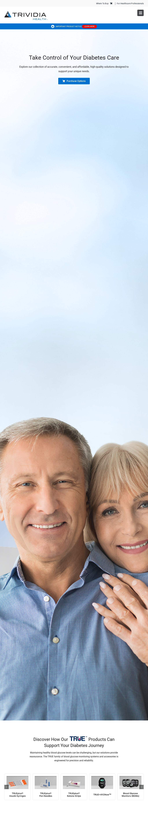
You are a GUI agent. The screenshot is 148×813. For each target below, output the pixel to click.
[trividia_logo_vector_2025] (26, 12)
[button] (6, 787)
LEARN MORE (89, 26)
